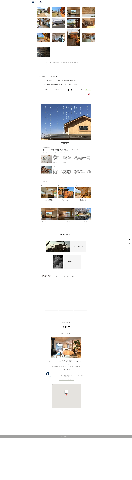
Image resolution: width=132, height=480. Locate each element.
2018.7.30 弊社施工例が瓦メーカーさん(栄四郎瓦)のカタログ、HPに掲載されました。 (60, 84)
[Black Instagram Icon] (130, 239)
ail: (79, 377)
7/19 (47, 72)
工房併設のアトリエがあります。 (66, 360)
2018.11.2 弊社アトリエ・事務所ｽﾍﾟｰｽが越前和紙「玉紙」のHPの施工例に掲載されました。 (61, 80)
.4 (44, 72)
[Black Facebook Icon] (130, 236)
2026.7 (43, 72)
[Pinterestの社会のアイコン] (89, 94)
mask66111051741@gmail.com (84, 379)
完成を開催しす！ (57, 72)
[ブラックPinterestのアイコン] (130, 243)
